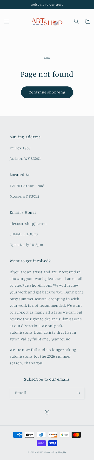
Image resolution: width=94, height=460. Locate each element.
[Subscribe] (78, 393)
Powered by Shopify (55, 452)
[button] (6, 21)
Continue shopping (47, 92)
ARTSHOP (40, 452)
